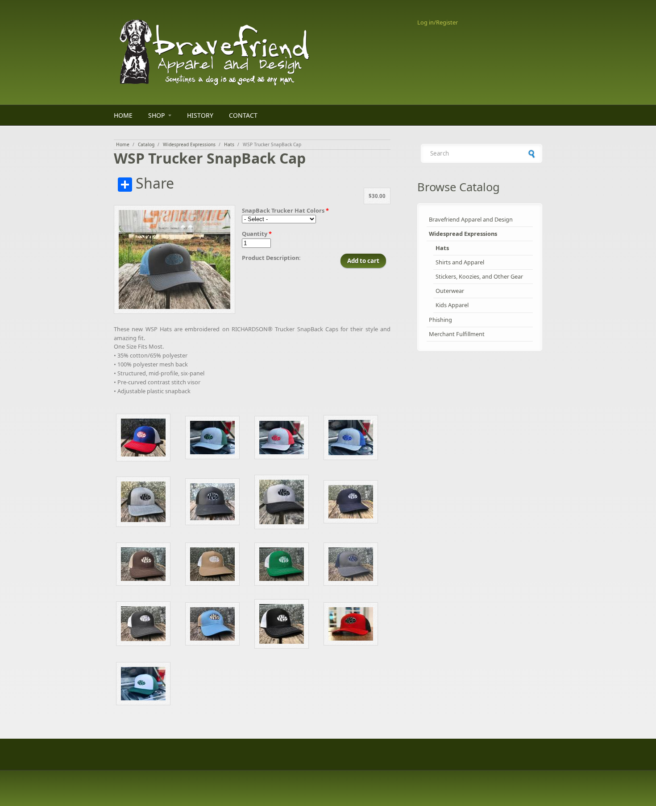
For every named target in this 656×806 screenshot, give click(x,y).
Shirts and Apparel (460, 262)
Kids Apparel (452, 305)
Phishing (440, 320)
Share (153, 184)
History (200, 115)
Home (123, 115)
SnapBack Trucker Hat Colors (285, 210)
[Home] (252, 52)
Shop (156, 115)
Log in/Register (437, 22)
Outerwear (450, 291)
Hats (229, 144)
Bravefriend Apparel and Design (471, 219)
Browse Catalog (458, 187)
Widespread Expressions (189, 144)
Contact (243, 115)
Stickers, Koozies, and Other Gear (479, 276)
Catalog (146, 144)
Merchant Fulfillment (457, 334)
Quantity (257, 234)
